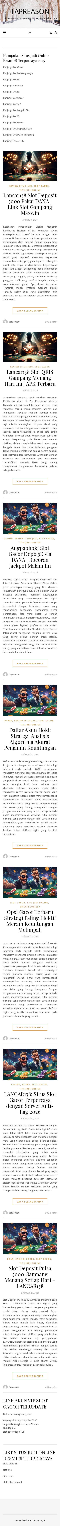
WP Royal (40, 1520)
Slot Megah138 (21, 110)
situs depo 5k (10, 1463)
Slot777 (17, 103)
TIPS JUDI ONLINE (30, 190)
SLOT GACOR (41, 186)
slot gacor (26, 1413)
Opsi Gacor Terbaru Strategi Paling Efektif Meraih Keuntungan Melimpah (30, 920)
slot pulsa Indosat (12, 1482)
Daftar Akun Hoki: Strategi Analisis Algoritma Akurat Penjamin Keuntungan (30, 738)
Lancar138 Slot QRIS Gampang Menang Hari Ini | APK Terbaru (30, 377)
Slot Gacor (18, 67)
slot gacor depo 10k (13, 1431)
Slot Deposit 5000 (22, 128)
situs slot (8, 1476)
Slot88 (16, 79)
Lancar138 (18, 140)
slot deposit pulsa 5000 (24, 1420)
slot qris (7, 1469)
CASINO (8, 538)
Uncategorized (30, 906)
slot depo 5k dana (29, 1424)
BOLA (10, 1259)
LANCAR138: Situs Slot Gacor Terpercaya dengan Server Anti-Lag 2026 (30, 1102)
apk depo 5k (9, 1427)
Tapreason (30, 11)
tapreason (14, 321)
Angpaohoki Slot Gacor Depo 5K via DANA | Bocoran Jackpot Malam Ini (30, 556)
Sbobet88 (18, 85)
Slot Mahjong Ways (23, 73)
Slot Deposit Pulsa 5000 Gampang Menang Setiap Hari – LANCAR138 (30, 1277)
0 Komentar (51, 321)
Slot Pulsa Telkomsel (23, 134)
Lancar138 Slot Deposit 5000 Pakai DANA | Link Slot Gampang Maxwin (30, 204)
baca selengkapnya (30, 310)
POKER (8, 720)
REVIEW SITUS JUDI (20, 186)
